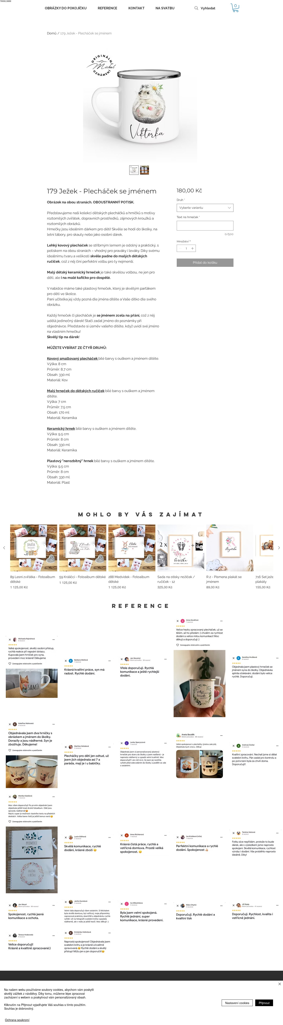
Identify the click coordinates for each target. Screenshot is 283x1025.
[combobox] (205, 208)
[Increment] (192, 248)
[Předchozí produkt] (4, 547)
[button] (236, 8)
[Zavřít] (279, 984)
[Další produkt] (279, 547)
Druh (181, 200)
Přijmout (264, 1003)
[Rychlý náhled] (33, 548)
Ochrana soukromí (17, 1020)
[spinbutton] (186, 248)
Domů (52, 33)
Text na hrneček (188, 217)
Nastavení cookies (237, 1003)
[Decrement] (179, 248)
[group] (142, 559)
